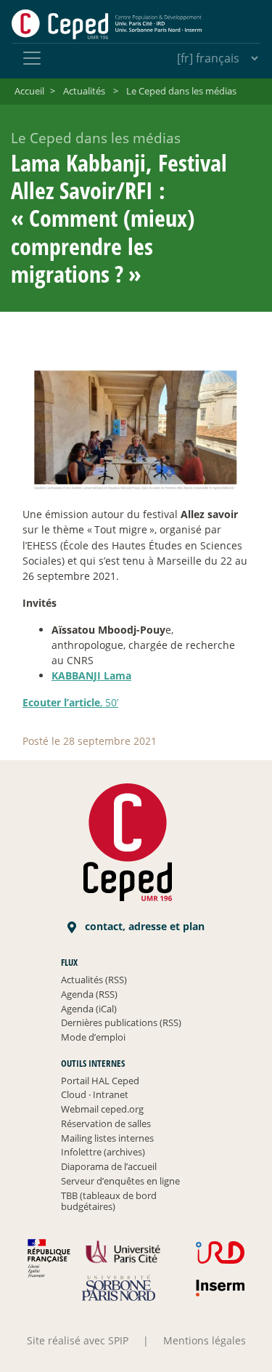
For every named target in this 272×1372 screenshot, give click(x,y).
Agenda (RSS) (89, 994)
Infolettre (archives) (103, 1151)
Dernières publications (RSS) (121, 1022)
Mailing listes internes (107, 1138)
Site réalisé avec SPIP (77, 1340)
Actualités (84, 90)
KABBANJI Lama (91, 675)
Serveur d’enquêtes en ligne (120, 1180)
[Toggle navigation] (32, 58)
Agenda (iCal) (89, 1008)
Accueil (29, 90)
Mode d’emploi (93, 1037)
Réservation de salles (106, 1123)
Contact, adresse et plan (143, 926)
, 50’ (70, 702)
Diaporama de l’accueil (109, 1166)
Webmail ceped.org (102, 1108)
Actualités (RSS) (94, 979)
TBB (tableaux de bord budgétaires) (109, 1201)
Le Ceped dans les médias (181, 90)
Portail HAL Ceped (100, 1080)
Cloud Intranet (94, 1094)
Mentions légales (204, 1340)
